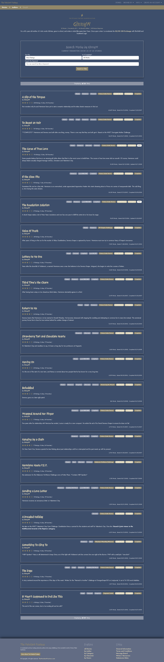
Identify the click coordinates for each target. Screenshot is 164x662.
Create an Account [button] (152, 3)
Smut (74, 462)
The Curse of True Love (35, 148)
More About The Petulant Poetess (30, 654)
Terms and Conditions (124, 651)
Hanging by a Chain (33, 439)
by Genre (87, 658)
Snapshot (79, 385)
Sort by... (28, 55)
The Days (27, 570)
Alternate (88, 145)
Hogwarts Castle (108, 593)
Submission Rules (122, 658)
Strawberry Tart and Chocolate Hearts (43, 336)
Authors (15, 7)
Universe (96, 145)
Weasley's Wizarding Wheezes (104, 542)
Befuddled (28, 388)
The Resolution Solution (36, 205)
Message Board (122, 653)
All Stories (88, 649)
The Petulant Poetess (9, 3)
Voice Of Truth (30, 231)
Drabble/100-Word (71, 488)
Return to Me (29, 308)
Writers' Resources (123, 656)
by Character (89, 656)
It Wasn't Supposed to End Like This (42, 596)
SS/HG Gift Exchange (123, 31)
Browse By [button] (128, 3)
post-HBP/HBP (83, 173)
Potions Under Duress (105, 94)
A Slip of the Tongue (33, 97)
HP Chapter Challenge (105, 228)
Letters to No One (32, 256)
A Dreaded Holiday (32, 517)
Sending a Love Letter (34, 491)
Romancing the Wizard (107, 385)
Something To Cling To (35, 545)
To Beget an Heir (31, 122)
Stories (118, 3)
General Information (123, 649)
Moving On (28, 362)
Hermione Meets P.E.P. (34, 465)
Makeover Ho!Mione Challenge (104, 462)
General (93, 94)
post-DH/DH (93, 253)
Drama (78, 94)
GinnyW (27, 100)
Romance (85, 94)
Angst (78, 119)
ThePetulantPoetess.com (47, 659)
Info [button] (138, 3)
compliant (93, 173)
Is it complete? (87, 55)
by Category (88, 653)
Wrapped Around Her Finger (38, 413)
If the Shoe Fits (30, 176)
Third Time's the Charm (35, 282)
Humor (65, 119)
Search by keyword (31, 61)
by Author (87, 651)
